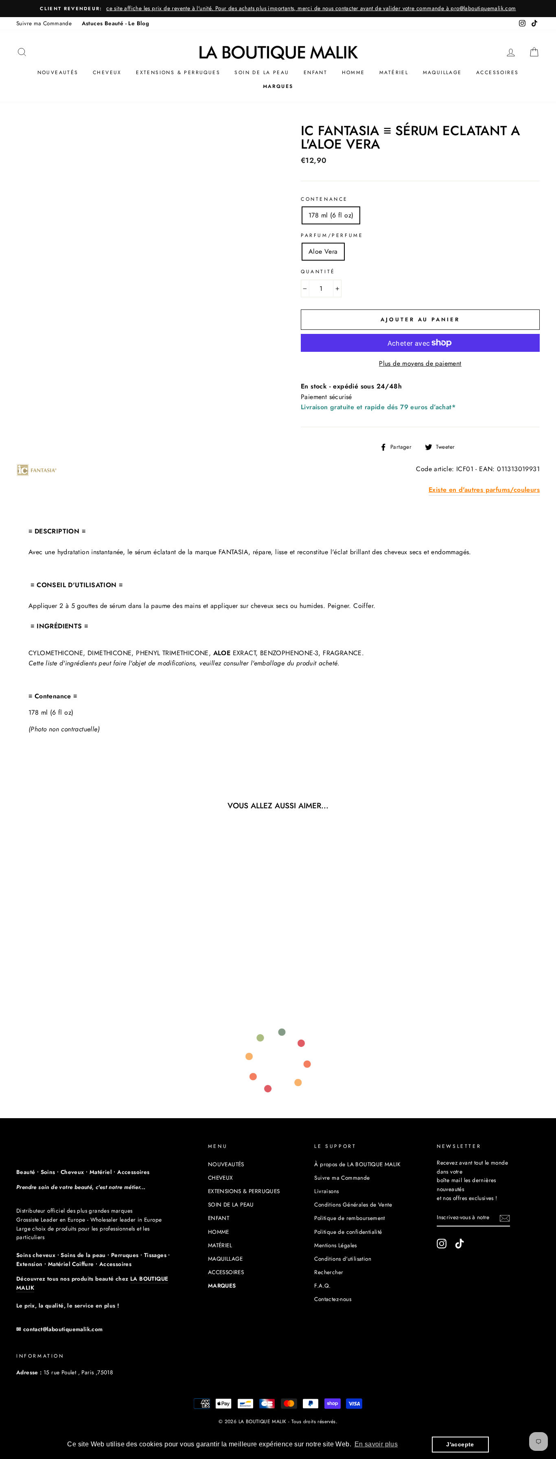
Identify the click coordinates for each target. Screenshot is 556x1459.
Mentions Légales (335, 1245)
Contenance (324, 199)
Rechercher (328, 1272)
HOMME (353, 72)
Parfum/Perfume (332, 235)
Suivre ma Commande (44, 23)
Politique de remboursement (349, 1218)
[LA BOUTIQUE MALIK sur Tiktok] (459, 1243)
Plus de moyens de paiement (420, 363)
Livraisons (326, 1191)
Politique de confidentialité (348, 1232)
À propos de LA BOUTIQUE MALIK (357, 1164)
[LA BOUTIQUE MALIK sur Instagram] (442, 1243)
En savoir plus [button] (376, 1444)
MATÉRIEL (393, 72)
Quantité (318, 271)
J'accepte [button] (460, 1444)
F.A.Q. (322, 1285)
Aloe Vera (323, 251)
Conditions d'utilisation (342, 1259)
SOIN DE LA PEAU (261, 72)
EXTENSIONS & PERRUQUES (178, 72)
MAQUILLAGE (442, 72)
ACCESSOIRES (497, 72)
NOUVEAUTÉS (58, 72)
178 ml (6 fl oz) (331, 215)
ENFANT (315, 72)
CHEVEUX (107, 72)
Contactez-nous (332, 1299)
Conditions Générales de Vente (353, 1204)
